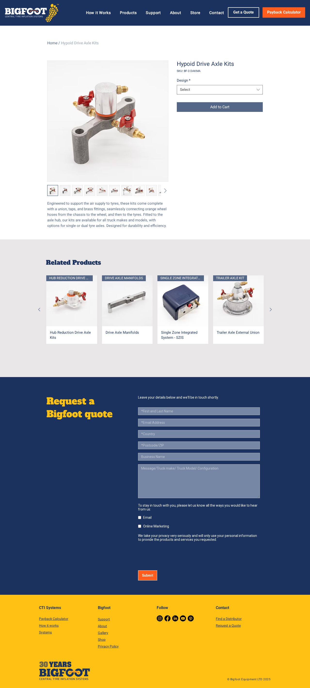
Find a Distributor (229, 619)
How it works (49, 625)
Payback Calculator (53, 619)
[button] (128, 12)
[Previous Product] (39, 309)
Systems (45, 632)
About (102, 626)
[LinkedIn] (175, 618)
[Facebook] (167, 618)
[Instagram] (160, 618)
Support (104, 619)
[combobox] (220, 89)
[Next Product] (271, 309)
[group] (155, 309)
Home (52, 43)
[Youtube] (183, 618)
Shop (102, 640)
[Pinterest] (191, 618)
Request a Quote (228, 625)
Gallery (103, 633)
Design (183, 80)
